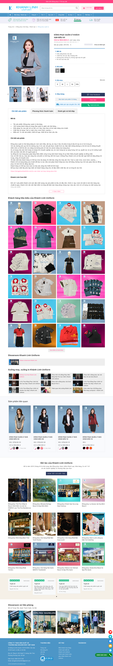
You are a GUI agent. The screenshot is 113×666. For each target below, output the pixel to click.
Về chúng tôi (44, 650)
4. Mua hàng (59, 94)
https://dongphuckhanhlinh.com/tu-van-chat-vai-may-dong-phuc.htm (34, 171)
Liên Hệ (42, 652)
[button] (56, 596)
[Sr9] (68, 622)
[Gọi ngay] (110, 655)
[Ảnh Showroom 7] (44, 622)
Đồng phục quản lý (43, 26)
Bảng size (102, 79)
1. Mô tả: (58, 51)
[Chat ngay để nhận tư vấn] (110, 641)
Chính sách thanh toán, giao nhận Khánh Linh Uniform (65, 656)
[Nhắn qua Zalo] (110, 650)
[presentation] (8, 94)
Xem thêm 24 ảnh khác (56, 350)
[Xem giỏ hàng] (110, 632)
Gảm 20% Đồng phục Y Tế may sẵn (56, 1)
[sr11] (93, 622)
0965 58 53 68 (19, 658)
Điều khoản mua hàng (65, 647)
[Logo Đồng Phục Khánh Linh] (22, 8)
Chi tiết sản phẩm (19, 111)
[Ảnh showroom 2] (19, 622)
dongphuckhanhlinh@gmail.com (21, 660)
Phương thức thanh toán (42, 111)
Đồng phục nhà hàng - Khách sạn (26, 26)
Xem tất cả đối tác (56, 473)
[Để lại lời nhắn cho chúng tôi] (110, 646)
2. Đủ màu (59, 66)
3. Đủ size (59, 80)
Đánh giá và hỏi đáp (66, 111)
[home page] (10, 15)
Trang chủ (11, 26)
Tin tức (42, 654)
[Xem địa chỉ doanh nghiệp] (110, 637)
